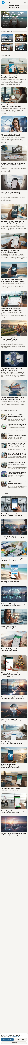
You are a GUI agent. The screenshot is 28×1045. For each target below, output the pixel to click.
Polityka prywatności (14, 1036)
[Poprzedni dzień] (26, 6)
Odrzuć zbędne (20, 1039)
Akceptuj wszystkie (7, 1039)
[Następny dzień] (2, 6)
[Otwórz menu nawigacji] (25, 2)
